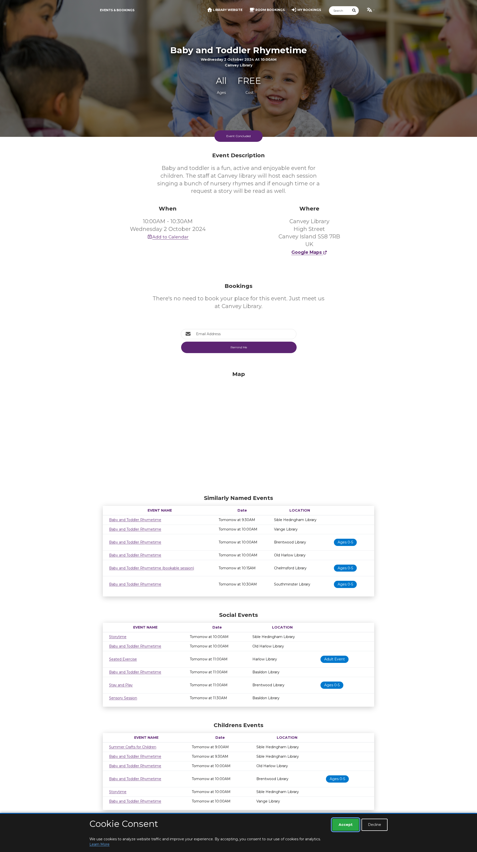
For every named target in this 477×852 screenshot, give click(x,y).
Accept (346, 824)
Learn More (99, 844)
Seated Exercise (123, 659)
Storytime (117, 637)
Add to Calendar (170, 236)
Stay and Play (121, 685)
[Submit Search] (354, 10)
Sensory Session (123, 698)
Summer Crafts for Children (132, 747)
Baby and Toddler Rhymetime (135, 520)
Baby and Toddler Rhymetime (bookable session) (151, 568)
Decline (374, 824)
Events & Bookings (117, 10)
